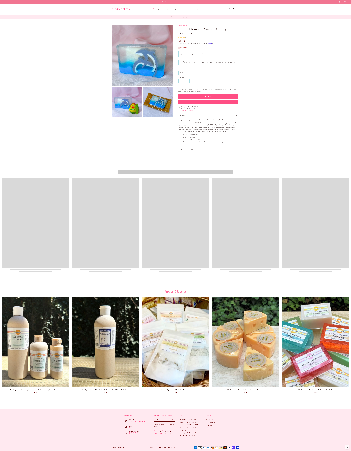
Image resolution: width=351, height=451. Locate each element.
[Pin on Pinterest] (192, 150)
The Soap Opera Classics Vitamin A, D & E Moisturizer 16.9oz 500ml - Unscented (105, 390)
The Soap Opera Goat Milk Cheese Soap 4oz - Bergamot (245, 390)
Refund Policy (209, 428)
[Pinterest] (342, 2)
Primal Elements (182, 25)
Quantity (181, 77)
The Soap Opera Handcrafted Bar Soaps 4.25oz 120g (315, 390)
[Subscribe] (172, 420)
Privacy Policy (209, 425)
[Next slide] (335, 1)
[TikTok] (347, 2)
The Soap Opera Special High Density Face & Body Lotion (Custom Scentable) (35, 390)
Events (164, 9)
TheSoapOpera (158, 447)
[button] (208, 96)
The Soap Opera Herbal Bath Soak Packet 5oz (175, 390)
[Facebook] (339, 2)
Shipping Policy (210, 419)
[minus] (180, 81)
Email (156, 419)
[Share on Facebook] (184, 150)
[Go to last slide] (3, 1)
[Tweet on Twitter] (188, 150)
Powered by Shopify (169, 447)
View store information (187, 110)
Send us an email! (134, 428)
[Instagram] (345, 2)
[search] (229, 9)
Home (163, 17)
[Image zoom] (142, 55)
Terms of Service (210, 422)
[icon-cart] (237, 9)
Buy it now (208, 102)
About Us (182, 9)
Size (179, 69)
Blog (173, 9)
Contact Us (193, 9)
